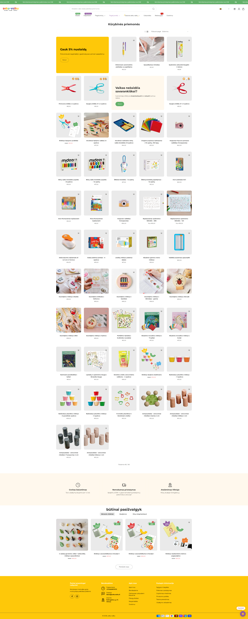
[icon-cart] (243, 9)
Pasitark (241, 608)
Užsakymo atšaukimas (163, 602)
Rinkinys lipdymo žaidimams (152, 375)
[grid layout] (147, 31)
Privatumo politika (162, 596)
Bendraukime (133, 590)
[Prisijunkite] (239, 9)
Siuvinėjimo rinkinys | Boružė (179, 296)
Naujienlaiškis (133, 601)
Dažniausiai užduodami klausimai (136, 594)
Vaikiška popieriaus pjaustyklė (179, 257)
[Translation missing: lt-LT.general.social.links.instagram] (77, 596)
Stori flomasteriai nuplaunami (68, 218)
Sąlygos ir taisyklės (162, 587)
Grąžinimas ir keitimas (163, 593)
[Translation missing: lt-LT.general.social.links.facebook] (72, 596)
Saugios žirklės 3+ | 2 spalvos (96, 104)
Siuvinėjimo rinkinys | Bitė (69, 335)
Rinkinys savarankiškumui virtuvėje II (106, 553)
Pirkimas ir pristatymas (164, 590)
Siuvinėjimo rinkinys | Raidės (69, 296)
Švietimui (132, 604)
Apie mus (132, 587)
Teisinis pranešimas (162, 599)
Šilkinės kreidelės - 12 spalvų (124, 179)
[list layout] (145, 31)
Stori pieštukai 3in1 (179, 179)
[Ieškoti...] (153, 9)
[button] (224, 9)
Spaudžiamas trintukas (152, 65)
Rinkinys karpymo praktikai (68, 140)
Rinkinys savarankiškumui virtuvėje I (141, 553)
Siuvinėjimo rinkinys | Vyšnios (96, 335)
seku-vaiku (111, 616)
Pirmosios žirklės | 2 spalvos (69, 104)
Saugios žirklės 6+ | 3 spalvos (179, 104)
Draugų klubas (134, 598)
